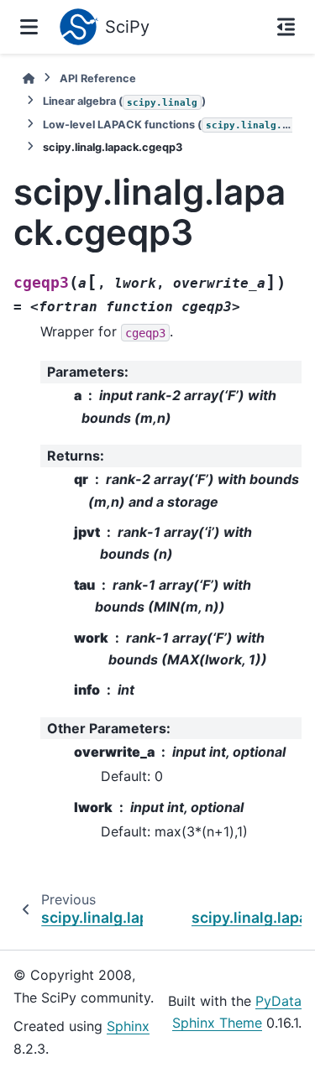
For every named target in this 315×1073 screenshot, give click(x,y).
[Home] (28, 78)
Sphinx (128, 1026)
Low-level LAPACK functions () (167, 124)
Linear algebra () (124, 101)
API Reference (98, 78)
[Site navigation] (29, 27)
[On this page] (286, 27)
